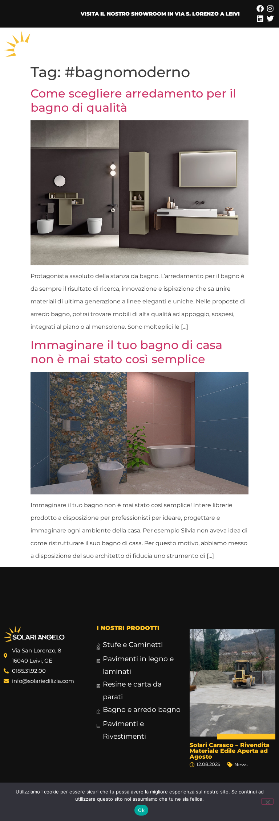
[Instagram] (270, 9)
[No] (267, 801)
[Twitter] (270, 19)
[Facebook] (260, 9)
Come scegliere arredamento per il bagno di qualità (133, 100)
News (240, 764)
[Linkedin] (260, 19)
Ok (141, 810)
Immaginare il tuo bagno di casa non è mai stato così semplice (126, 352)
